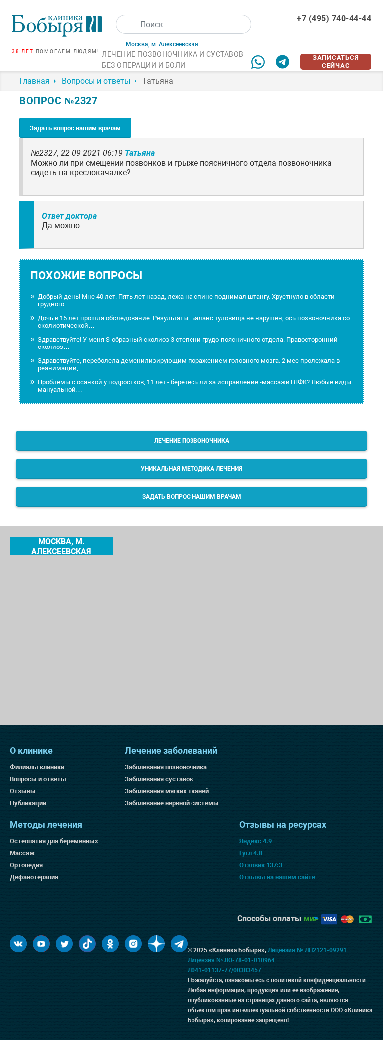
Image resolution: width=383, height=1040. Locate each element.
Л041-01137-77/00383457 (224, 970)
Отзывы (23, 791)
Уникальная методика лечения (191, 468)
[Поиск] (125, 24)
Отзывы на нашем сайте (277, 877)
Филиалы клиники (37, 767)
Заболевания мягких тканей (167, 791)
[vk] (18, 943)
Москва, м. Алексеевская (61, 546)
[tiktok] (87, 943)
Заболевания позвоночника (166, 767)
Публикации (28, 803)
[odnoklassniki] (110, 943)
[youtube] (41, 943)
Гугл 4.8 (250, 853)
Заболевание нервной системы (172, 803)
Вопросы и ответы (38, 779)
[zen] (156, 943)
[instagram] (133, 943)
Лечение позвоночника (191, 440)
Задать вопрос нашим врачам (75, 128)
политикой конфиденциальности (318, 980)
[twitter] (64, 943)
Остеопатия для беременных (54, 841)
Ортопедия (26, 865)
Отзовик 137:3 (260, 865)
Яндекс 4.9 (255, 841)
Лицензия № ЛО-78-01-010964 (231, 960)
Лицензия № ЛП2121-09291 (307, 950)
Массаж (22, 853)
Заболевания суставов (159, 779)
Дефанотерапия (34, 877)
